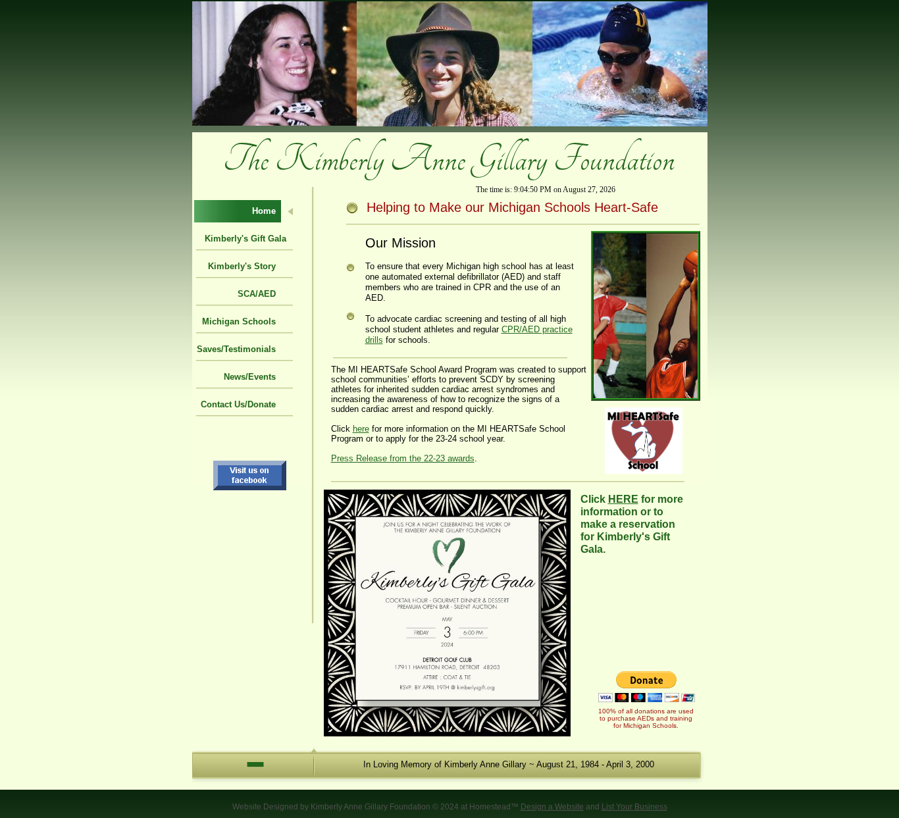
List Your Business (634, 806)
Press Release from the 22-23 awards (403, 458)
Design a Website (552, 806)
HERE (623, 499)
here (361, 429)
